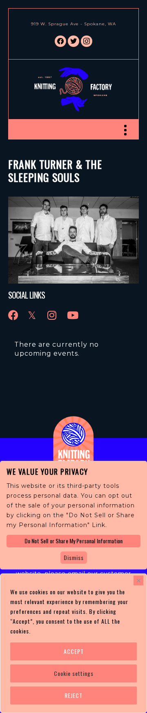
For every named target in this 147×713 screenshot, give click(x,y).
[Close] (138, 580)
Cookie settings (74, 673)
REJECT (73, 695)
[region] (73, 643)
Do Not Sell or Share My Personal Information (73, 540)
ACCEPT (74, 651)
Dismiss (74, 557)
